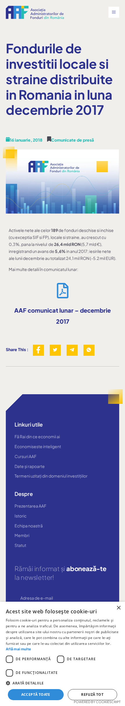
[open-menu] (113, 12)
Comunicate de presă (72, 139)
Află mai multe (18, 649)
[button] (62, 683)
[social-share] (38, 350)
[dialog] (62, 654)
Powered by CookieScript (97, 702)
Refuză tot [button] (92, 694)
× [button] (118, 608)
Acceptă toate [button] (35, 694)
